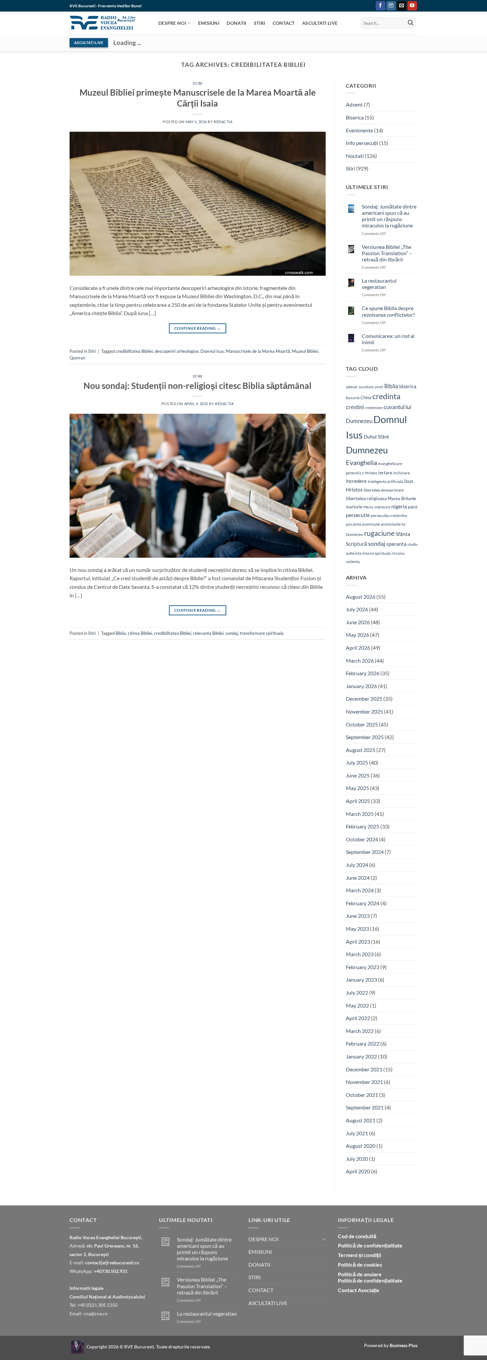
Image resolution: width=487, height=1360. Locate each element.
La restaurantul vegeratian (379, 283)
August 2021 (360, 1120)
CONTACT (284, 23)
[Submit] (410, 23)
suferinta (353, 553)
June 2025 (358, 775)
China (365, 397)
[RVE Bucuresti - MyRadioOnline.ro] (77, 1346)
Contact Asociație (358, 1290)
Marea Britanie (402, 498)
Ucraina (398, 553)
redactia (223, 121)
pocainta (353, 524)
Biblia (121, 633)
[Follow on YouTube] (412, 6)
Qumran (77, 357)
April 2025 (358, 801)
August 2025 (360, 750)
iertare (385, 472)
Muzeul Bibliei (305, 351)
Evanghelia (361, 462)
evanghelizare (390, 463)
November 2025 (364, 711)
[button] (369, 5)
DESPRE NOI (172, 23)
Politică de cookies (360, 1264)
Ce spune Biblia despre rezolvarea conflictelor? (388, 311)
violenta (353, 561)
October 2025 (362, 724)
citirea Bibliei (140, 633)
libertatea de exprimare (384, 490)
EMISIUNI (208, 23)
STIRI (259, 23)
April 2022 (358, 1018)
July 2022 (357, 992)
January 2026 (361, 686)
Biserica (355, 117)
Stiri (197, 83)
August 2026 (360, 596)
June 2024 (358, 877)
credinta (386, 396)
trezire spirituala (376, 553)
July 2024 (357, 865)
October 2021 (362, 1095)
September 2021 (365, 1107)
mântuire (382, 506)
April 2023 (358, 941)
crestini (355, 406)
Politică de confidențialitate (370, 1245)
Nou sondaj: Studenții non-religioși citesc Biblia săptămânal (197, 386)
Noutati (355, 156)
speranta (396, 543)
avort (379, 387)
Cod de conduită (357, 1236)
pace (412, 506)
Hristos (371, 472)
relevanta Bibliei (208, 633)
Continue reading (197, 328)
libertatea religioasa (366, 498)
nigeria (399, 506)
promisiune (371, 524)
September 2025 (365, 737)
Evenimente (359, 130)
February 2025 (362, 826)
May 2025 (357, 788)
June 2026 (358, 622)
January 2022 (361, 1056)
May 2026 (357, 635)
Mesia (368, 507)
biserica (407, 386)
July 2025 (357, 762)
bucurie (352, 397)
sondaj (232, 633)
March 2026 (360, 660)
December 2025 (364, 698)
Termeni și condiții (359, 1255)
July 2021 (357, 1133)
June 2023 (358, 916)
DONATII (236, 23)
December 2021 (364, 1069)
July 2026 (357, 609)
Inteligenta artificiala (385, 481)
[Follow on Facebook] (380, 6)
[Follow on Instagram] (391, 6)
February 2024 (362, 903)
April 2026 (358, 647)
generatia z (355, 473)
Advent (354, 104)
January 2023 (361, 979)
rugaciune (379, 533)
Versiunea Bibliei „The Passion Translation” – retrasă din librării (387, 253)
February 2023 (362, 967)
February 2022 (362, 1043)
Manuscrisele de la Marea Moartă (258, 351)
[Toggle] (324, 1239)
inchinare (401, 472)
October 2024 (362, 839)
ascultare (366, 387)
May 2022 (357, 1005)
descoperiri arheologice (176, 351)
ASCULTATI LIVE (320, 23)
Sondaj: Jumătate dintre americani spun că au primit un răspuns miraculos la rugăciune (389, 216)
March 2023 (360, 954)
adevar (352, 386)
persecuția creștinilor (389, 515)
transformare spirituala (262, 633)
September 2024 (365, 852)
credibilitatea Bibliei (134, 351)
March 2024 (360, 890)
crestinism (374, 407)
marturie (354, 506)
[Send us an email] (401, 6)
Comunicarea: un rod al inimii (388, 339)
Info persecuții (362, 143)
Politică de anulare (360, 1274)
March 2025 (360, 814)
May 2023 (357, 928)
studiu (412, 544)
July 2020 (357, 1158)
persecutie (358, 515)
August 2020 (360, 1146)
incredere (356, 481)
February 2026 (362, 673)
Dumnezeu (367, 450)
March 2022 (360, 1031)
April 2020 (358, 1171)
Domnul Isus (212, 351)
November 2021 (364, 1082)
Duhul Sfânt (376, 437)
